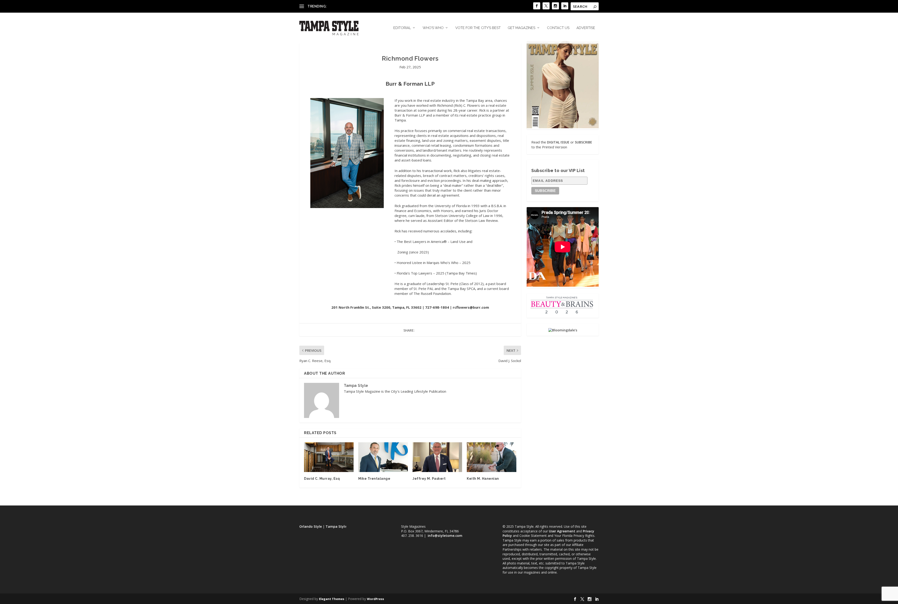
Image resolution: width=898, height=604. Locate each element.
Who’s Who (433, 28)
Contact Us (558, 28)
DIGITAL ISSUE (558, 142)
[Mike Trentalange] (383, 457)
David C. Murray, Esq (322, 478)
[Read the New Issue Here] (563, 127)
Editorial (402, 28)
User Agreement (562, 531)
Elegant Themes (331, 599)
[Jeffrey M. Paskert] (437, 457)
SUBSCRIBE (583, 142)
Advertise (585, 28)
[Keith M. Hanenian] (491, 457)
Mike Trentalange (374, 478)
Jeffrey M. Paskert (429, 478)
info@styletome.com (445, 535)
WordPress (375, 599)
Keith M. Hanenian (483, 478)
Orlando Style (310, 526)
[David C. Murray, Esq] (329, 457)
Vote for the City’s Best (478, 28)
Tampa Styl (335, 526)
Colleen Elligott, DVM (344, 6)
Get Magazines (521, 28)
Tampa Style (356, 385)
